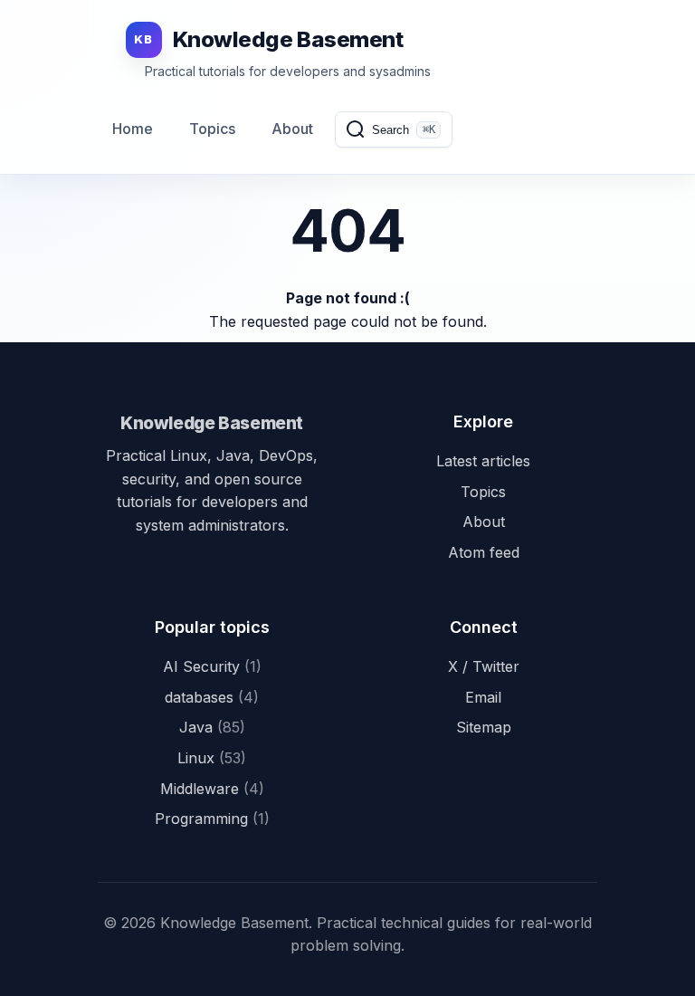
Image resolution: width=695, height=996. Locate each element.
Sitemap (483, 727)
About (292, 129)
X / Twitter (483, 666)
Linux (211, 758)
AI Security (212, 666)
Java (212, 727)
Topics (212, 129)
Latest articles (483, 461)
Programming (212, 818)
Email (483, 697)
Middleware (212, 789)
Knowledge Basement (211, 423)
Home (132, 129)
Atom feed (483, 552)
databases (212, 697)
